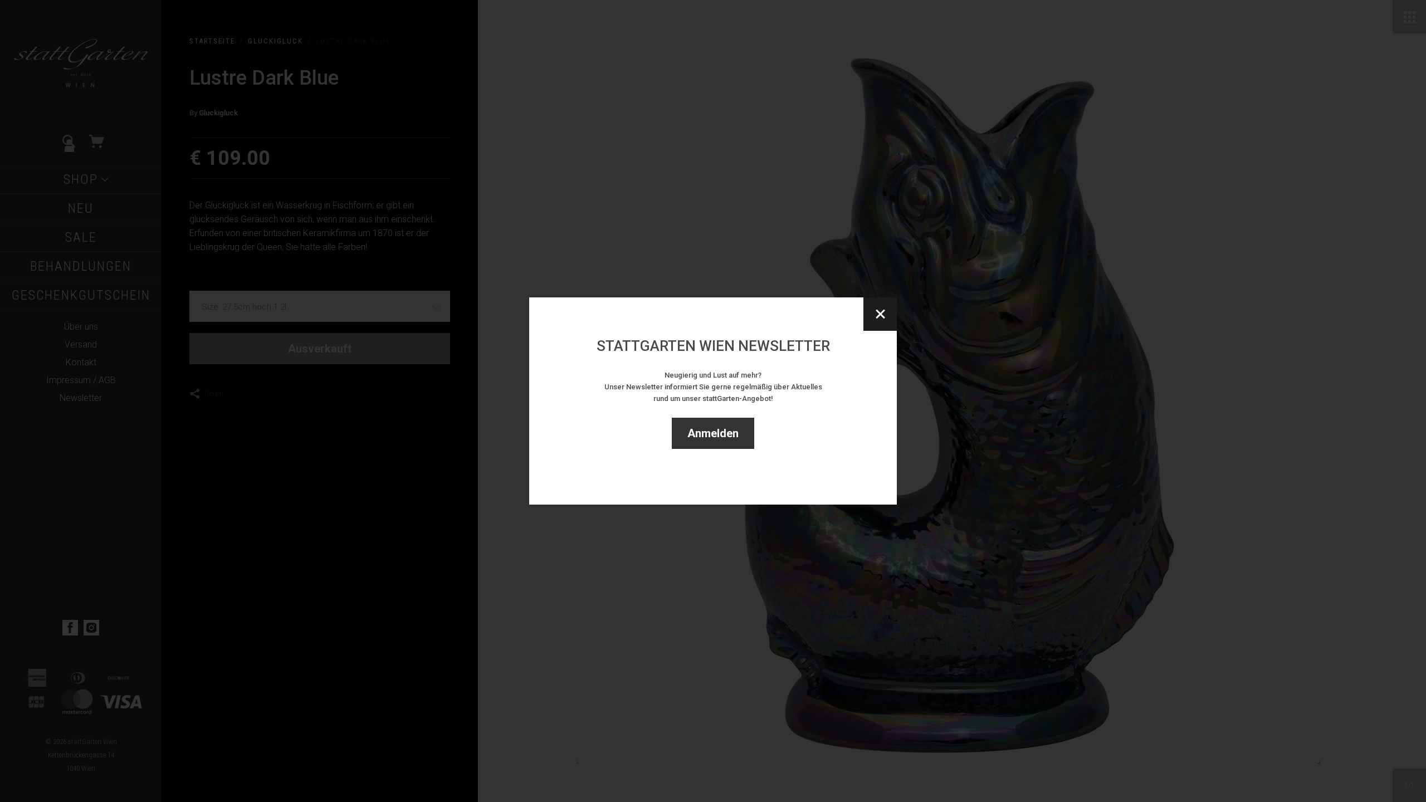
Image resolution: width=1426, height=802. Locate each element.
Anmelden (713, 433)
